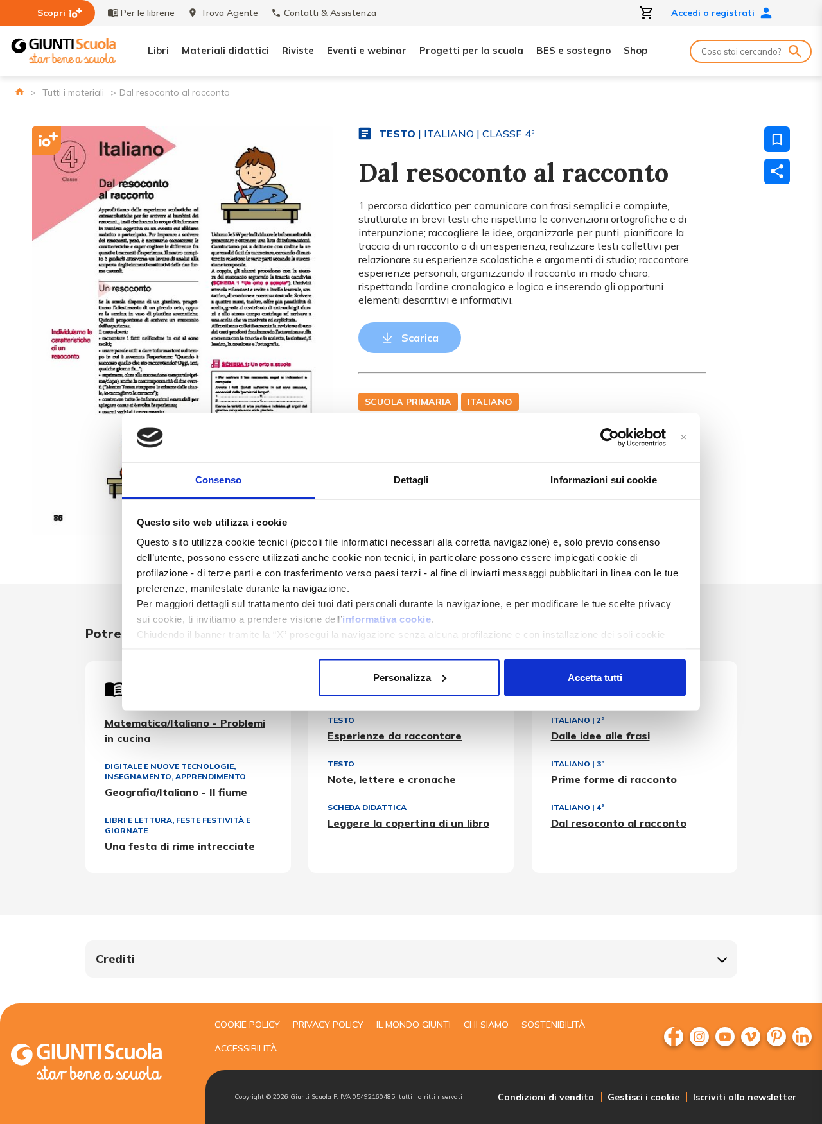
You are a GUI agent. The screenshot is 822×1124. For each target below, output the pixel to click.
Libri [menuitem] (158, 50)
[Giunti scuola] (99, 1063)
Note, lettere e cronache (392, 779)
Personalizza (402, 676)
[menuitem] (673, 1036)
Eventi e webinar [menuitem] (367, 50)
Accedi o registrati (713, 13)
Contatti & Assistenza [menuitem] (330, 13)
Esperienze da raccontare (395, 735)
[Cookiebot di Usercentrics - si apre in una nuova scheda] (610, 437)
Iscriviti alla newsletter (744, 1097)
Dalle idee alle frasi (600, 735)
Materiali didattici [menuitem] (225, 50)
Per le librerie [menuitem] (148, 13)
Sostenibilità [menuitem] (553, 1024)
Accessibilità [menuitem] (245, 1048)
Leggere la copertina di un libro (408, 823)
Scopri (51, 13)
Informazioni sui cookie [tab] (603, 479)
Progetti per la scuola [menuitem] (471, 50)
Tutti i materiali (73, 92)
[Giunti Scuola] (63, 51)
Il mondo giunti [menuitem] (413, 1024)
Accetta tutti (595, 676)
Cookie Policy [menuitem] (247, 1024)
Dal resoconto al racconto (618, 823)
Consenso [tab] (218, 479)
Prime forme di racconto (614, 779)
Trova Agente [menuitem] (229, 13)
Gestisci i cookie (643, 1097)
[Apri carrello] (646, 13)
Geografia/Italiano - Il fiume (176, 792)
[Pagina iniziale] (19, 91)
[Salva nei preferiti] (777, 139)
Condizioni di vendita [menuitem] (546, 1097)
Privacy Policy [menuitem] (328, 1024)
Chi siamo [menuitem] (486, 1024)
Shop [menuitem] (635, 50)
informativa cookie (386, 619)
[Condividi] (777, 171)
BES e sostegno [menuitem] (573, 50)
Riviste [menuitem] (298, 50)
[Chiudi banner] (683, 437)
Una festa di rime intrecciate (180, 846)
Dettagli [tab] (411, 479)
